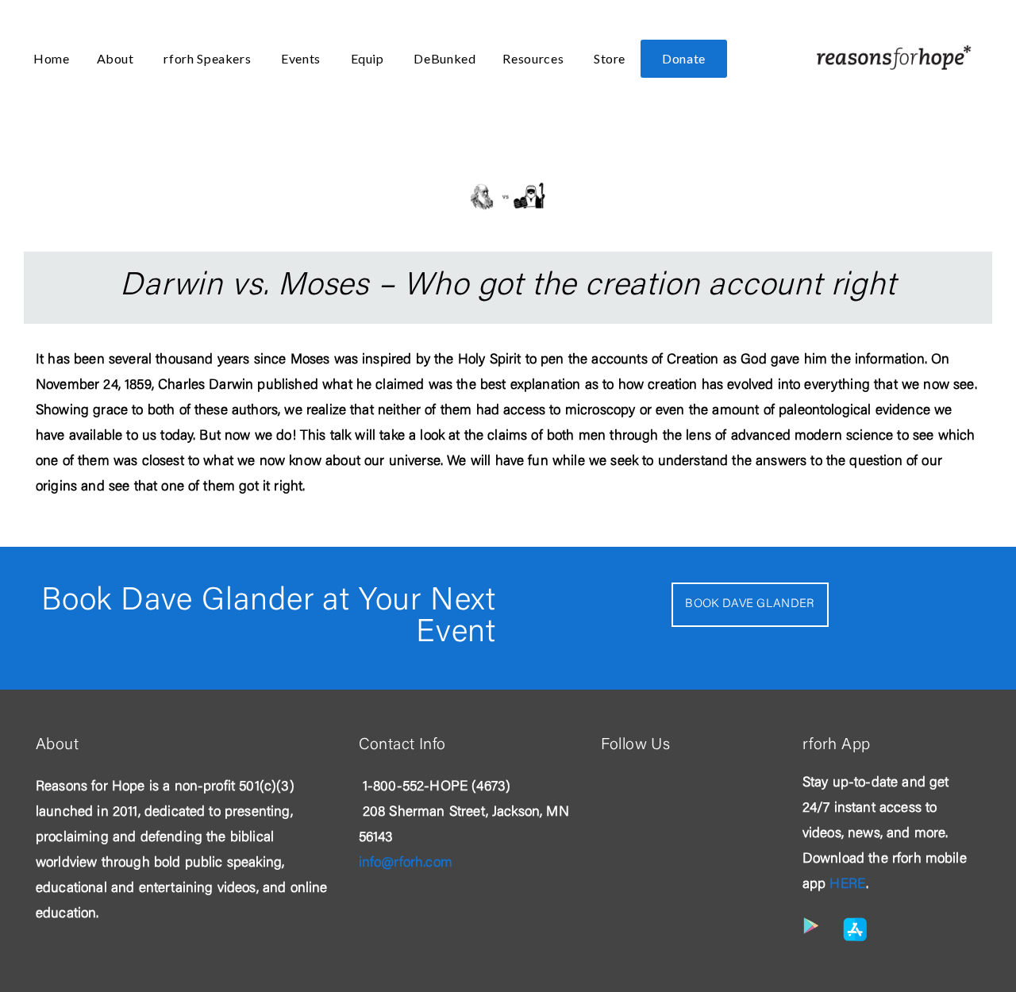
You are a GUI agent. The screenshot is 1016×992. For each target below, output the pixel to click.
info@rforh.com (405, 863)
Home (51, 58)
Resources (534, 58)
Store (609, 58)
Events (302, 58)
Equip (369, 58)
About (117, 58)
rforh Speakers (209, 58)
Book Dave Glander (749, 604)
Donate (684, 58)
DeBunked (444, 58)
